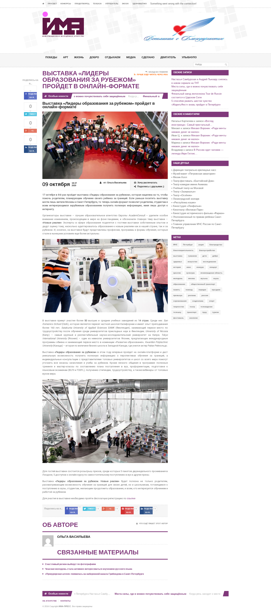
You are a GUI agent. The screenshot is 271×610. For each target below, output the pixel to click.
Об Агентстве (49, 601)
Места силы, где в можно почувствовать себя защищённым (80, 96)
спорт (211, 301)
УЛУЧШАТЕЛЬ (111, 4)
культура (190, 273)
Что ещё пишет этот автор (153, 523)
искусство (192, 262)
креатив (177, 273)
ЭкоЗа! (125, 4)
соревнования (180, 301)
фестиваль (178, 318)
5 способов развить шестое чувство (191, 101)
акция (201, 245)
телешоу (177, 312)
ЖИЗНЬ (79, 57)
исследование (209, 262)
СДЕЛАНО (148, 57)
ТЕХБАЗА (97, 4)
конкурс (200, 267)
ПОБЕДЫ (51, 57)
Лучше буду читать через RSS (152, 75)
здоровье (177, 262)
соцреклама (197, 301)
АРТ (65, 57)
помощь (189, 290)
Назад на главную (158, 72)
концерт (213, 267)
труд (204, 312)
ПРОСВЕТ (52, 4)
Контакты (65, 601)
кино (189, 267)
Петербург (188, 245)
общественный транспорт (203, 284)
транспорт (192, 312)
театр (192, 307)
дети (204, 256)
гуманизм (192, 256)
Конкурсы (65, 4)
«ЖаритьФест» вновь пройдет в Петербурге (195, 104)
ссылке (131, 498)
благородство (215, 245)
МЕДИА (131, 57)
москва (191, 278)
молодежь (178, 278)
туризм (215, 312)
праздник (216, 290)
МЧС (175, 245)
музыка (204, 278)
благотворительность (183, 250)
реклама (192, 295)
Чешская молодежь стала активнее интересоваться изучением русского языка (88, 569)
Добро (94, 57)
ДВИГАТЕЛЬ (168, 57)
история (177, 267)
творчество (178, 307)
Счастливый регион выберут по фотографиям (70, 564)
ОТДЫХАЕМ (112, 57)
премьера (177, 295)
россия (204, 295)
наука (216, 278)
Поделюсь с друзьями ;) (150, 186)
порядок (202, 290)
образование (179, 284)
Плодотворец (82, 4)
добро (215, 256)
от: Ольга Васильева (114, 182)
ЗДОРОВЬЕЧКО (139, 4)
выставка (177, 256)
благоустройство (207, 250)
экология (193, 318)
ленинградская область (211, 273)
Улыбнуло (189, 57)
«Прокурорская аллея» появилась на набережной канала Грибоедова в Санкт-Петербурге (94, 574)
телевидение (207, 307)
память (176, 290)
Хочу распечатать (147, 182)
